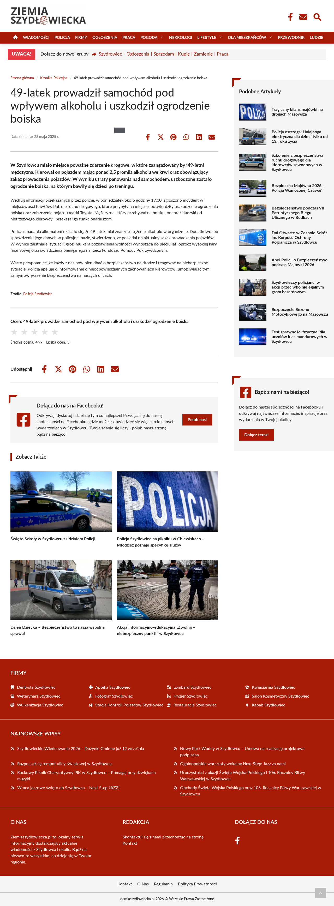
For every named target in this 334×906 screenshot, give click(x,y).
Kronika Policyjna (54, 78)
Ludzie (316, 38)
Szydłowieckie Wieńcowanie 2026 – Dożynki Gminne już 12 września (80, 749)
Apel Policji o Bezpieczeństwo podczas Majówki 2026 (299, 262)
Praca (128, 38)
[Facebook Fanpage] (288, 16)
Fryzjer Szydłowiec (191, 696)
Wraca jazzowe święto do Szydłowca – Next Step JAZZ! (68, 788)
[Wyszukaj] (317, 16)
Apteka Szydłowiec (112, 687)
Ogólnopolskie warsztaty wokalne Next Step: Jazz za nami (233, 764)
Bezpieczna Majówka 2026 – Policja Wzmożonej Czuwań (298, 188)
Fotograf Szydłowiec (114, 696)
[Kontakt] (302, 16)
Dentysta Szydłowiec (36, 687)
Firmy (81, 38)
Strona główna (22, 78)
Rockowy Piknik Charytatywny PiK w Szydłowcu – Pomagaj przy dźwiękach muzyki (86, 776)
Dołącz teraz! (256, 435)
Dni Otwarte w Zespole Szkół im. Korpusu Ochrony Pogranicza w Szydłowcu (299, 237)
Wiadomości (36, 38)
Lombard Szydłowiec (192, 687)
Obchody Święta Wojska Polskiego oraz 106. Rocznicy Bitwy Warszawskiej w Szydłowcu (250, 791)
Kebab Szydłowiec (268, 705)
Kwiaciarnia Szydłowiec (273, 687)
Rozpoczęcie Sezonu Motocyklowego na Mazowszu (300, 312)
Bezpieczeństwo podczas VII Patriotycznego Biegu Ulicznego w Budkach (298, 213)
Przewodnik (291, 38)
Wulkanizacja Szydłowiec (40, 705)
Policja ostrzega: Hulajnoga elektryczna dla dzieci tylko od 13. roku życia (300, 136)
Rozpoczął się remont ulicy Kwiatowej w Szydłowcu (64, 764)
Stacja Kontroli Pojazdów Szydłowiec (129, 705)
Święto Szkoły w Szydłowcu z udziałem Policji (52, 539)
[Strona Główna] (15, 38)
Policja (62, 38)
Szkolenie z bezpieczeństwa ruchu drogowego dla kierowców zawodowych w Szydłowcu (297, 162)
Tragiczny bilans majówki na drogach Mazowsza (297, 111)
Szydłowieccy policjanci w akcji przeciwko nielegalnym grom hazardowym (298, 287)
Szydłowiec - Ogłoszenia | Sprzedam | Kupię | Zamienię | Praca (164, 54)
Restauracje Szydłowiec (195, 705)
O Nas (143, 884)
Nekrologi (180, 38)
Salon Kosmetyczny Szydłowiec (280, 696)
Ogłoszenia (104, 38)
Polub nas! (197, 420)
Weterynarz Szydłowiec (38, 696)
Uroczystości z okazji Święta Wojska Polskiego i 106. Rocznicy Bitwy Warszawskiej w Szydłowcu (242, 776)
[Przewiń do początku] (320, 893)
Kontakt (130, 843)
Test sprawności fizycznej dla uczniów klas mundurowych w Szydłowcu (299, 337)
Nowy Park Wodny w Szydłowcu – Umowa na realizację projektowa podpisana (242, 752)
